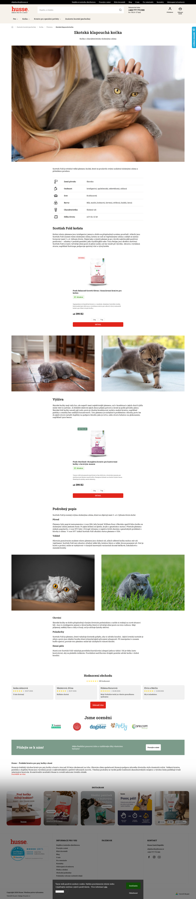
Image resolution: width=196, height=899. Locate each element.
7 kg (101, 319)
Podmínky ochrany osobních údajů (69, 876)
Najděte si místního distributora (84, 2)
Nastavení (59, 891)
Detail (98, 324)
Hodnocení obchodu (98, 675)
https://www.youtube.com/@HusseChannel (159, 857)
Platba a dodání (62, 870)
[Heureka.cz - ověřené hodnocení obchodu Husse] (29, 853)
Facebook (149, 857)
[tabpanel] (98, 291)
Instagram (154, 857)
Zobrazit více (98, 705)
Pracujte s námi (105, 2)
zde (105, 887)
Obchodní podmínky (63, 873)
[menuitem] (15, 18)
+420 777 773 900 (153, 852)
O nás (137, 2)
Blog (130, 2)
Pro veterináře (148, 2)
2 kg (94, 319)
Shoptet (14, 896)
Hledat (120, 10)
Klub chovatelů (119, 2)
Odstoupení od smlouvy (176, 2)
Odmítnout (133, 893)
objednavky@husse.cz (155, 849)
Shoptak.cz (26, 896)
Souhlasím (133, 886)
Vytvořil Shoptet (184, 894)
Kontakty (160, 2)
